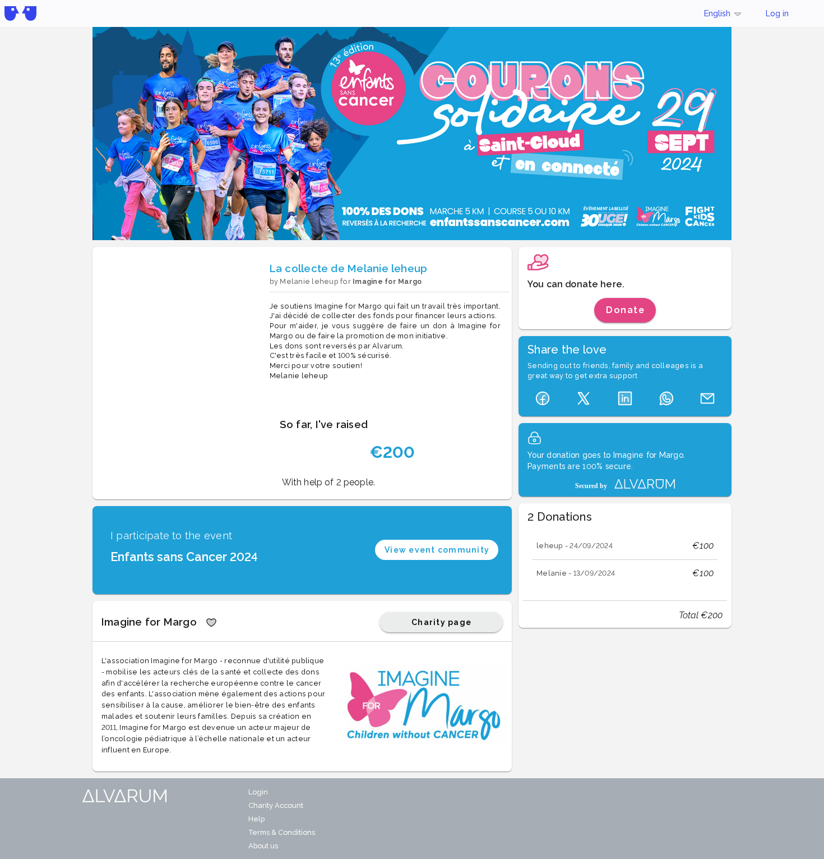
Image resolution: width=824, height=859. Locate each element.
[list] (625, 559)
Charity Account (275, 805)
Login (258, 792)
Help (256, 819)
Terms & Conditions (281, 832)
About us (263, 846)
